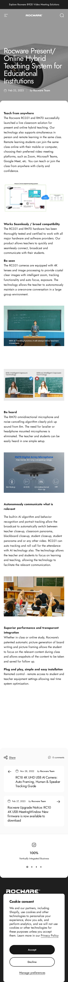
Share (12, 757)
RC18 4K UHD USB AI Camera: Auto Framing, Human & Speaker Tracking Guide (37, 781)
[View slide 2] (31, 867)
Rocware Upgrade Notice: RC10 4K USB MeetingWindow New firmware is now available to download (29, 814)
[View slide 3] (36, 867)
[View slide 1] (27, 867)
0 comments (58, 757)
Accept (32, 950)
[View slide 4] (41, 867)
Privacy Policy (50, 935)
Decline (32, 962)
